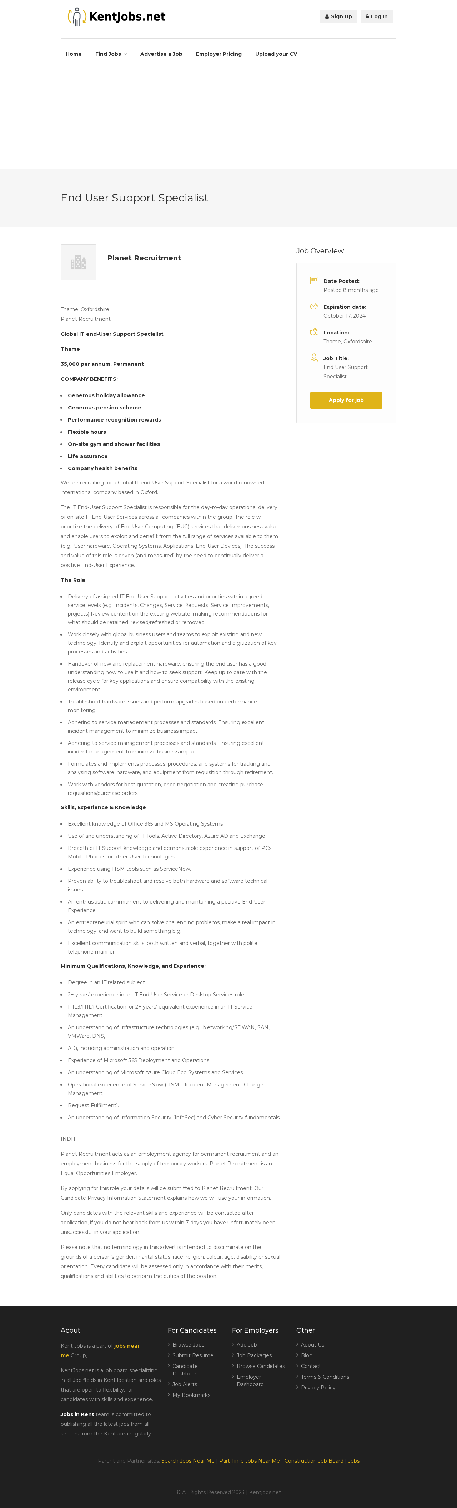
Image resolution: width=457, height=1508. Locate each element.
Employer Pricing (219, 54)
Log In (379, 16)
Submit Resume (193, 1355)
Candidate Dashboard (186, 1370)
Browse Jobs (188, 1345)
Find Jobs (108, 54)
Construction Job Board (314, 1461)
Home (74, 54)
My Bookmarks (191, 1395)
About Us (312, 1345)
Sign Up (341, 16)
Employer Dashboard (250, 1381)
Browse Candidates (261, 1366)
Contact (311, 1366)
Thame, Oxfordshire (347, 341)
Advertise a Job (161, 54)
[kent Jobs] (115, 17)
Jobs (354, 1461)
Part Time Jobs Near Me (249, 1461)
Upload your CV (276, 54)
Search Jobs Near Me (188, 1461)
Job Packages (254, 1355)
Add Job (247, 1345)
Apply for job (346, 400)
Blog (307, 1355)
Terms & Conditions (325, 1377)
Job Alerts (184, 1384)
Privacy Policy (318, 1387)
